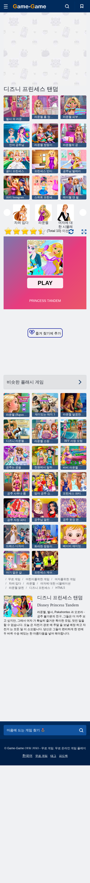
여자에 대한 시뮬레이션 (55, 583)
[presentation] (7, 212)
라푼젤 (30, 583)
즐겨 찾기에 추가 (48, 333)
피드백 (63, 756)
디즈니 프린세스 (39, 587)
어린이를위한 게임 (37, 579)
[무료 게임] (29, 6)
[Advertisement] (44, 48)
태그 (53, 756)
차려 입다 (14, 583)
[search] (81, 730)
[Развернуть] (84, 231)
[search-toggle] (67, 6)
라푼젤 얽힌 (16, 587)
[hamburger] (6, 6)
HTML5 (60, 587)
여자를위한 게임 (65, 579)
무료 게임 (14, 579)
